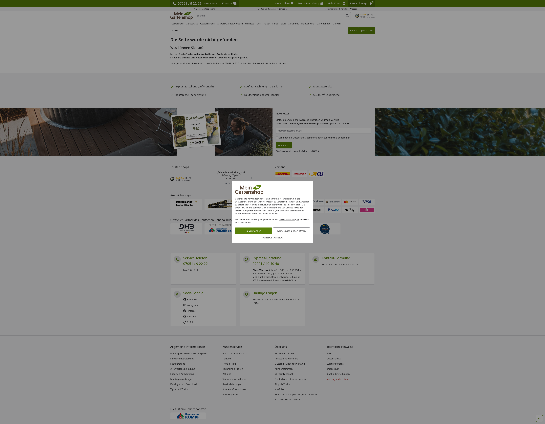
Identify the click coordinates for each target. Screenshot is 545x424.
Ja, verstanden (253, 230)
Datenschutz (267, 238)
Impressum (278, 238)
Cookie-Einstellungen (289, 219)
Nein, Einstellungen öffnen (291, 230)
